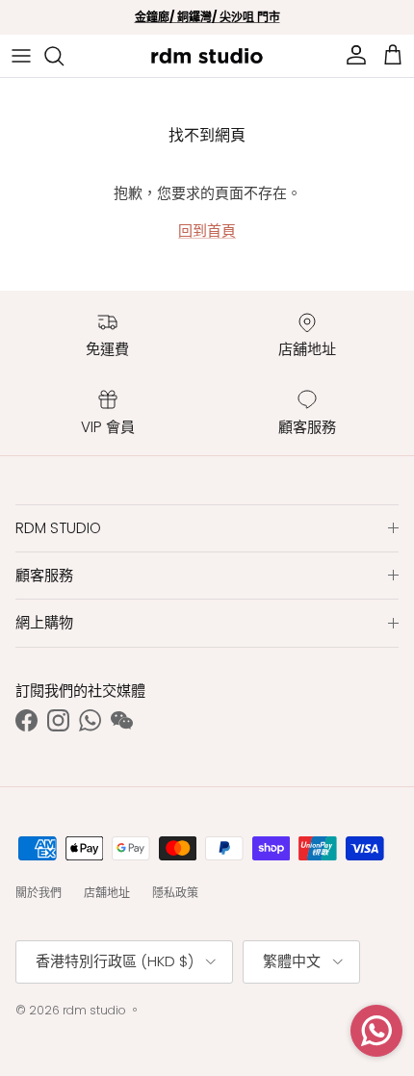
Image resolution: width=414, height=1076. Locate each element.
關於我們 (38, 892)
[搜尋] (63, 56)
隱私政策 (175, 892)
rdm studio (94, 1010)
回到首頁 (207, 230)
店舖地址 (107, 892)
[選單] (21, 56)
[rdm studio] (207, 55)
